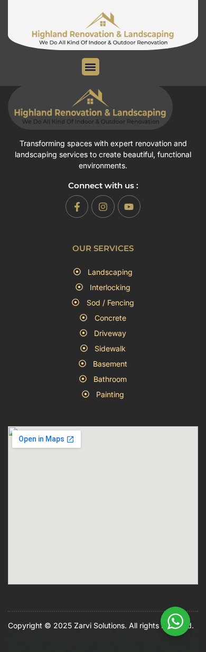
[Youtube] (129, 206)
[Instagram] (102, 206)
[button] (90, 66)
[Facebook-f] (76, 206)
